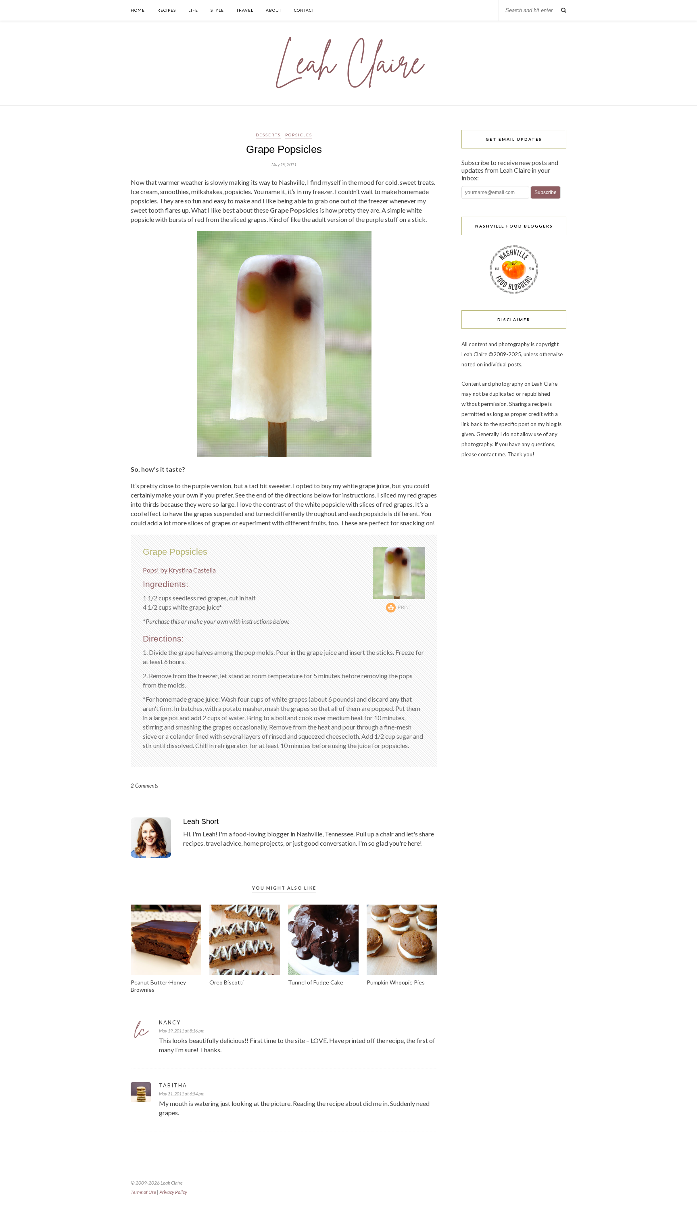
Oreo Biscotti (226, 982)
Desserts (268, 134)
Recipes (166, 10)
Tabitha (173, 1085)
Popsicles (298, 134)
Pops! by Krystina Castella (179, 570)
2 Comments (144, 785)
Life (193, 10)
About (274, 10)
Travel (244, 10)
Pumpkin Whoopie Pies (396, 982)
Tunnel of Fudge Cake (315, 982)
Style (217, 10)
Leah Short (201, 821)
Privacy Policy (173, 1192)
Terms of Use (143, 1192)
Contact (304, 10)
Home (138, 10)
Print (405, 607)
